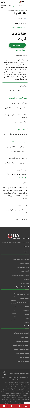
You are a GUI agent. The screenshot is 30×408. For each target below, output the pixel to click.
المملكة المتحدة (24, 298)
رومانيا (27, 322)
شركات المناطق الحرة (22, 353)
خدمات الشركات (24, 337)
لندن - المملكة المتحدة (23, 267)
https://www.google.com (19, 27)
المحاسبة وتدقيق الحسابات (21, 333)
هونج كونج (26, 279)
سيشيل (27, 306)
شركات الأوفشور (24, 357)
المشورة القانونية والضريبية (21, 349)
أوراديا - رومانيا (25, 271)
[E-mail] (4, 406)
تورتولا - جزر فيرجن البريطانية (20, 275)
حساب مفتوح (17, 45)
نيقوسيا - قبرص (24, 263)
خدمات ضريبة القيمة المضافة (21, 345)
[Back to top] (4, 373)
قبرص (27, 314)
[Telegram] (11, 406)
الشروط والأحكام (15, 373)
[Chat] (26, 406)
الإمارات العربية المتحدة (22, 294)
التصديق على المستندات (22, 341)
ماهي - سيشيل (25, 283)
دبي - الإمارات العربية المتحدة (21, 259)
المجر (27, 318)
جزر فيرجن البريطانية (23, 302)
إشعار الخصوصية (24, 373)
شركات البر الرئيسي (23, 361)
